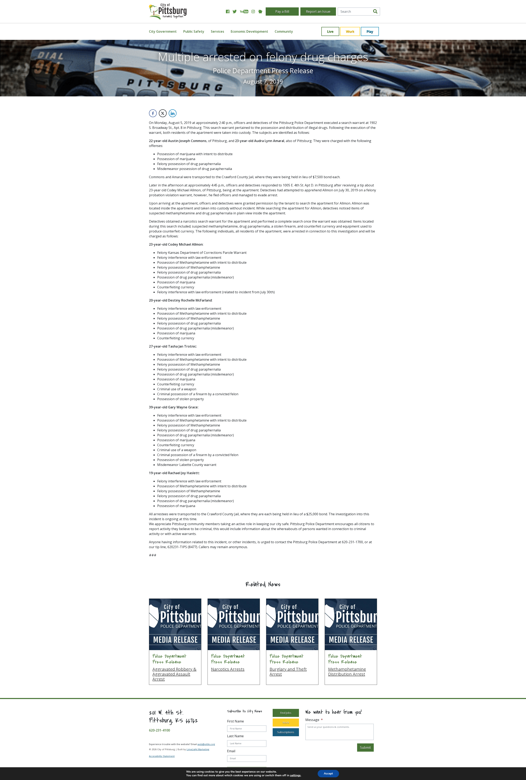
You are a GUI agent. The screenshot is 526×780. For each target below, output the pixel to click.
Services (217, 31)
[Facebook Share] (153, 113)
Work (350, 31)
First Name (235, 721)
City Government (163, 31)
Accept (328, 773)
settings (295, 775)
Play (370, 31)
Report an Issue (318, 11)
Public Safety (193, 31)
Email (231, 751)
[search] (375, 11)
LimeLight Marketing (198, 749)
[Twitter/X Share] (163, 113)
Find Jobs (285, 713)
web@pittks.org (206, 744)
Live (330, 31)
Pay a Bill (282, 11)
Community (284, 31)
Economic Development (249, 31)
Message (314, 720)
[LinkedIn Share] (172, 113)
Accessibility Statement (162, 756)
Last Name (235, 736)
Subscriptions (285, 732)
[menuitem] (165, 31)
